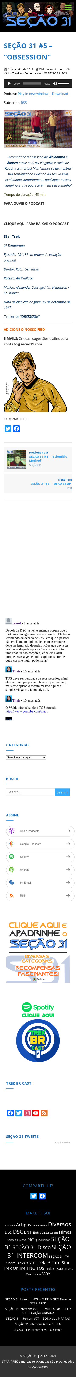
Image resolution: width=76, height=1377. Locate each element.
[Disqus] (38, 560)
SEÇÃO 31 (54, 73)
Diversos (59, 1224)
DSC (18, 1231)
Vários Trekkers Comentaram (22, 73)
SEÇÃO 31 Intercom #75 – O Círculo (38, 1330)
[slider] (64, 83)
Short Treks (15, 1263)
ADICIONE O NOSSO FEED (24, 329)
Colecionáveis (39, 1225)
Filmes (65, 1232)
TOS (64, 73)
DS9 (8, 1232)
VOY (46, 1274)
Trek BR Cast (54, 1269)
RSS (24, 102)
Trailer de (22, 316)
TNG (30, 1268)
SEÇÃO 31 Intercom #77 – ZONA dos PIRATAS (38, 1318)
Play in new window (33, 93)
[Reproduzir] (9, 83)
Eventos (54, 1232)
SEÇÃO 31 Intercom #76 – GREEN (38, 1324)
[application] (38, 83)
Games (11, 1240)
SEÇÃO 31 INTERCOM (39, 1251)
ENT (69, 488)
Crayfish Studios (62, 1142)
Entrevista (41, 1232)
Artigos (23, 1225)
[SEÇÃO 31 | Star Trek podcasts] (38, 29)
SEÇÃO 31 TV (59, 1256)
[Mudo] (55, 83)
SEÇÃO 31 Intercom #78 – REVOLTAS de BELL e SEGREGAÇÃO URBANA (38, 1311)
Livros (21, 1240)
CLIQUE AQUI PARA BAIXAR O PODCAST (36, 223)
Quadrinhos (42, 1240)
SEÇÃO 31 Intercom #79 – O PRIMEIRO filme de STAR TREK (38, 1301)
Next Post (51, 482)
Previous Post (48, 456)
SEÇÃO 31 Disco (31, 1247)
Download (60, 93)
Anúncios (10, 1225)
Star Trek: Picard (43, 1262)
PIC (30, 1239)
